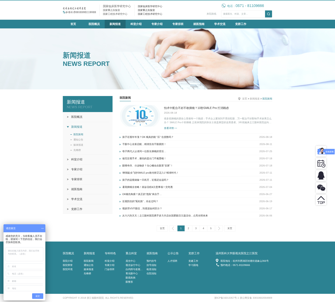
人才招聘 (172, 260)
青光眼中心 (132, 273)
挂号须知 (151, 265)
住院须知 (151, 273)
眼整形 (129, 281)
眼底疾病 (130, 277)
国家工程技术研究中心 (150, 14)
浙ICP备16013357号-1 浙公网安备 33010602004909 (243, 297)
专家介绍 (157, 23)
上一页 (172, 228)
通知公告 (78, 139)
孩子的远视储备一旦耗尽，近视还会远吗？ (145, 179)
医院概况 (94, 23)
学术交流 (219, 23)
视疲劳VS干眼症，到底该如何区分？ (142, 208)
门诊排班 (109, 269)
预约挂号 (151, 260)
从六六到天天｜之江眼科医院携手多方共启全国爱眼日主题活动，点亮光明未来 (165, 215)
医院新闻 (78, 134)
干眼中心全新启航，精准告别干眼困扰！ (144, 144)
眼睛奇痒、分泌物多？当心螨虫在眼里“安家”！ (147, 165)
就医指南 (198, 23)
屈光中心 (130, 260)
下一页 (219, 228)
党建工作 (193, 260)
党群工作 (240, 23)
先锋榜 (77, 150)
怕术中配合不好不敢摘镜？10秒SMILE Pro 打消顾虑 (196, 107)
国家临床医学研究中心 (150, 6)
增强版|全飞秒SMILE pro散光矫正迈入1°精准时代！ (150, 172)
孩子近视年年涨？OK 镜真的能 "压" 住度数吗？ (148, 137)
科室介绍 (136, 23)
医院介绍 (68, 260)
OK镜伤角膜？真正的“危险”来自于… (142, 194)
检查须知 (151, 269)
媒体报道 (78, 144)
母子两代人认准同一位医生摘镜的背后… (144, 151)
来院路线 (211, 13)
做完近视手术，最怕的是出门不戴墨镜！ (144, 158)
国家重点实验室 (146, 10)
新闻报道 (115, 23)
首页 (73, 23)
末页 (229, 228)
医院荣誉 (68, 265)
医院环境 (68, 269)
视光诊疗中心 (133, 265)
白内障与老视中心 (135, 269)
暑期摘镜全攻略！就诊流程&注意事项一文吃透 (147, 187)
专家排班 (178, 23)
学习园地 (193, 265)
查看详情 (170, 128)
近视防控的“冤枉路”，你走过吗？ (140, 201)
